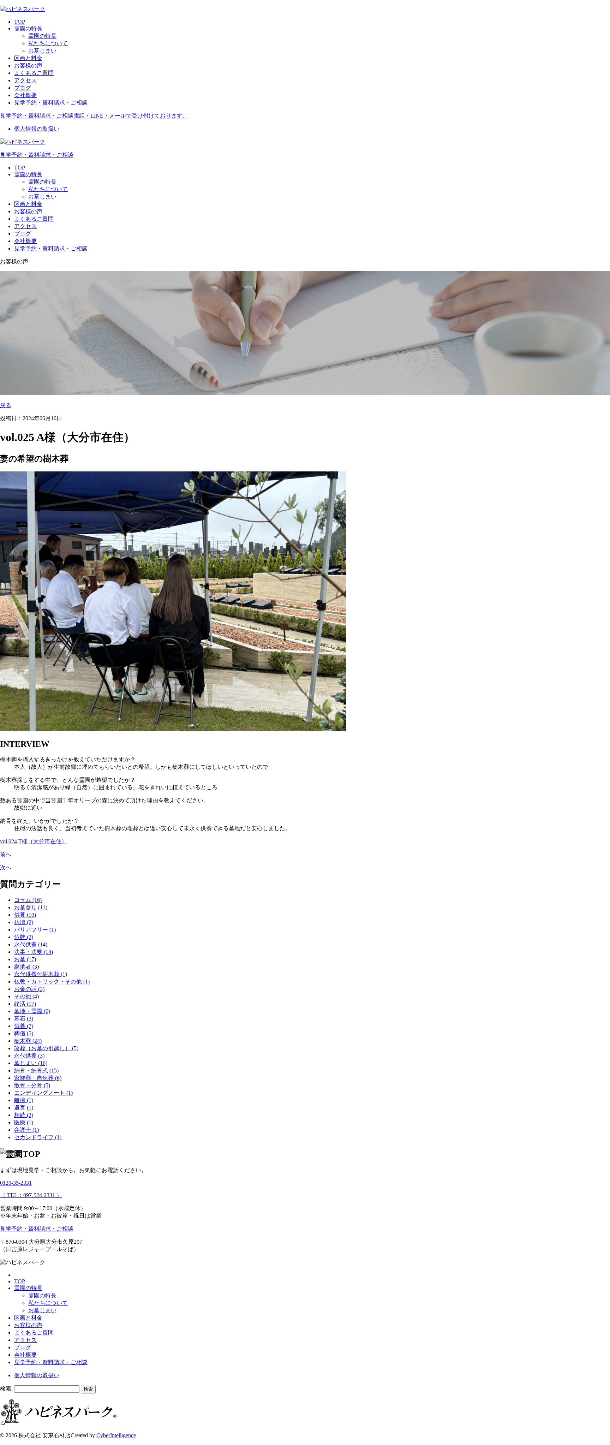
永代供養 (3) (29, 1056)
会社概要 (25, 95)
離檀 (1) (23, 1100)
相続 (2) (23, 1115)
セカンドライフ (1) (37, 1137)
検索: (6, 1389)
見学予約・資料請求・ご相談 (51, 103)
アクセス (25, 80)
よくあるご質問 (34, 73)
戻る (5, 405)
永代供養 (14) (30, 944)
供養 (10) (25, 915)
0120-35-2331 (16, 1183)
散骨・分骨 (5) (32, 1085)
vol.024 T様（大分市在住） (33, 841)
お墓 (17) (25, 959)
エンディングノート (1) (43, 1093)
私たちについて (48, 43)
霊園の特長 (28, 28)
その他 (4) (26, 996)
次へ (5, 867)
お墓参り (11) (30, 907)
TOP (19, 22)
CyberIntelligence (116, 1435)
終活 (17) (25, 1004)
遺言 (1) (23, 1108)
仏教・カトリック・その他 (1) (52, 982)
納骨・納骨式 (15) (36, 1071)
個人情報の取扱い (36, 129)
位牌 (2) (23, 937)
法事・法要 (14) (33, 952)
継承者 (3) (26, 967)
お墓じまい (42, 51)
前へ (5, 854)
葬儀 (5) (23, 1033)
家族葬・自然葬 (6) (37, 1078)
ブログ (22, 88)
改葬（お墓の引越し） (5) (46, 1048)
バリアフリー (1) (35, 930)
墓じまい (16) (30, 1063)
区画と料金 (28, 58)
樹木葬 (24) (28, 1041)
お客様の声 (28, 66)
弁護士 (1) (26, 1130)
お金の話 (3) (29, 989)
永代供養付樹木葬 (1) (40, 974)
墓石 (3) (23, 1019)
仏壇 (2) (23, 922)
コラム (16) (28, 900)
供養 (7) (23, 1026)
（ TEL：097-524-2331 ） (31, 1195)
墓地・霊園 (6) (32, 1011)
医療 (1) (23, 1122)
